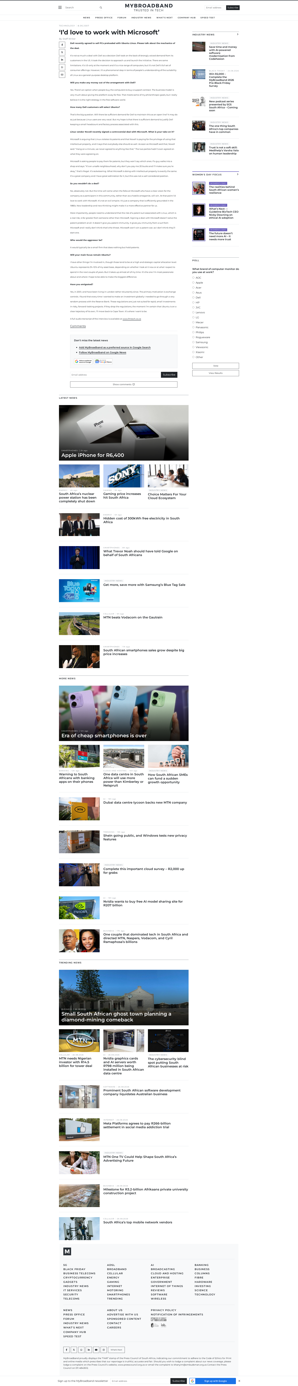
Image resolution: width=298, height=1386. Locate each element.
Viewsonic (202, 347)
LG (197, 317)
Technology (67, 26)
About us (115, 1310)
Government (161, 1281)
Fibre (199, 1277)
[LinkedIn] (62, 60)
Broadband (117, 1269)
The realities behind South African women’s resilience (224, 189)
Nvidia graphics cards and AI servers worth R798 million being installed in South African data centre (123, 1066)
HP (197, 302)
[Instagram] (104, 1350)
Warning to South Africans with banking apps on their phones (77, 778)
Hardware (203, 1281)
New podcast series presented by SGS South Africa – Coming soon (223, 106)
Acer (198, 287)
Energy (63, 490)
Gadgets (70, 1281)
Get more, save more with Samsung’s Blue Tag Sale (144, 585)
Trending (109, 832)
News (86, 17)
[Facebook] (66, 1350)
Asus (199, 292)
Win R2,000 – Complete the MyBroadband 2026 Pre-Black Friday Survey (221, 79)
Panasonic (202, 327)
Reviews (158, 1290)
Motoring (115, 1290)
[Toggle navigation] (60, 7)
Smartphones (69, 451)
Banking (64, 771)
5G (65, 1265)
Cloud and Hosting (115, 771)
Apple (199, 282)
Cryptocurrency (78, 1277)
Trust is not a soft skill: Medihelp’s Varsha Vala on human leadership (224, 150)
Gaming (107, 490)
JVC (198, 307)
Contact (114, 1323)
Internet (108, 1120)
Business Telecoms (79, 1273)
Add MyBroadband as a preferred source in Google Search (115, 347)
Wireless (158, 1298)
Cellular (108, 614)
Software (109, 1087)
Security (70, 1294)
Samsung (202, 342)
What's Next (164, 17)
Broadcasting (163, 1269)
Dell (198, 297)
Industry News (141, 17)
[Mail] (62, 75)
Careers (114, 1327)
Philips (200, 332)
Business (108, 931)
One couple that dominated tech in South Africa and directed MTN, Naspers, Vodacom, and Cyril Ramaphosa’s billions (145, 938)
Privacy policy (163, 1310)
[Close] (239, 1380)
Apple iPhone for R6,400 (92, 455)
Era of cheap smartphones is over (104, 735)
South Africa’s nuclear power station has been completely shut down (78, 497)
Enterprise (160, 1277)
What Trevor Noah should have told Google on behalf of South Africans (140, 553)
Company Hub (187, 17)
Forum (121, 17)
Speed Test (208, 17)
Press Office (104, 17)
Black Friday (217, 71)
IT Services (72, 1290)
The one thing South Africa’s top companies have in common (223, 128)
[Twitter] (62, 52)
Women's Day (218, 183)
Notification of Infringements (177, 1314)
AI (104, 799)
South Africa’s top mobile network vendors (137, 1222)
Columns (202, 1273)
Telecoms (71, 1298)
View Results (216, 373)
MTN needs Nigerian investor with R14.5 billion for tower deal (75, 1062)
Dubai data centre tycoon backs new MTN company (145, 802)
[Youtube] (96, 1350)
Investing (203, 1286)
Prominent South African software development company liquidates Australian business (142, 1092)
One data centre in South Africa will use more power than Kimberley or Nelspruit (123, 779)
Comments (78, 326)
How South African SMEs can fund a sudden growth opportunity (168, 778)
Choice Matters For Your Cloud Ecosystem (167, 496)
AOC (198, 277)
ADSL (111, 1265)
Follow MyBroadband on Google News (102, 352)
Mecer (199, 322)
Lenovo (200, 312)
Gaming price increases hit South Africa (122, 495)
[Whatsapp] (81, 1350)
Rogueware (203, 337)
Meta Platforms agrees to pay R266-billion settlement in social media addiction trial (137, 1125)
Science (201, 1290)
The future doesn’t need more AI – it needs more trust (221, 236)
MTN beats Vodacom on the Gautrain (133, 617)
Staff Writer (69, 38)
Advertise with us (122, 1314)
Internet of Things (167, 1286)
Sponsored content (124, 1318)
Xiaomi (200, 352)
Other (199, 357)
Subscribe (233, 7)
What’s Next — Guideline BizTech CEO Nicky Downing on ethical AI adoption (223, 213)
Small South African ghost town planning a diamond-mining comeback (116, 1017)
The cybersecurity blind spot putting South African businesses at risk (168, 1062)
